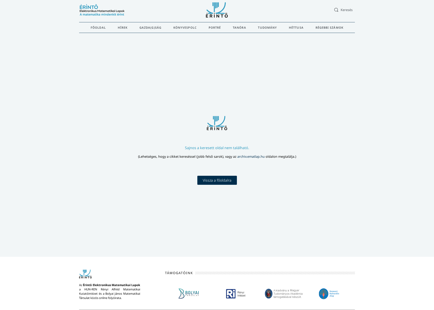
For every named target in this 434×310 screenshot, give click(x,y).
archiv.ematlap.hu (251, 156)
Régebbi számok (329, 27)
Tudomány (267, 27)
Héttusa (296, 27)
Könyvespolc (185, 27)
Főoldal (98, 27)
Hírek (123, 27)
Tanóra (239, 27)
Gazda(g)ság (150, 27)
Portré (215, 27)
